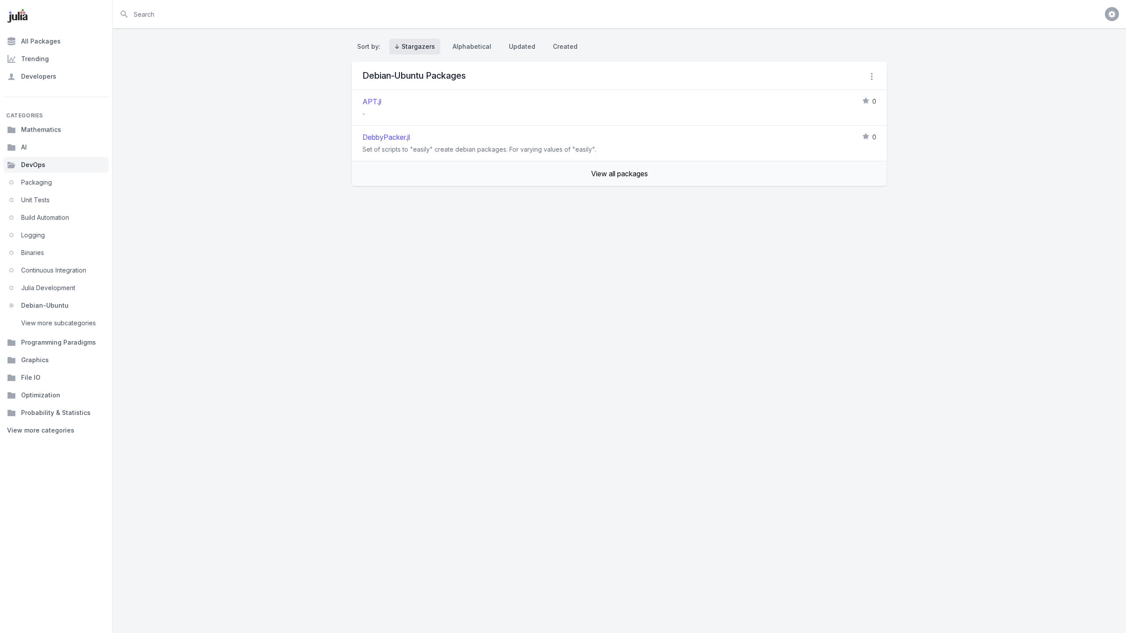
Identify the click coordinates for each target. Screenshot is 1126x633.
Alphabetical (472, 46)
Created (565, 46)
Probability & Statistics (56, 412)
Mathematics (41, 129)
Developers (38, 76)
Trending (35, 58)
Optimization (40, 395)
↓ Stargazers (415, 46)
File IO (30, 377)
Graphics (35, 360)
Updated (522, 46)
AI (24, 147)
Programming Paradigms (58, 342)
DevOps (33, 164)
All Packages (41, 41)
